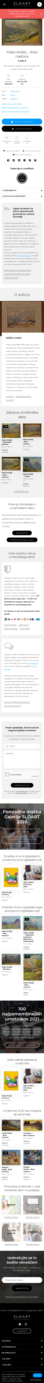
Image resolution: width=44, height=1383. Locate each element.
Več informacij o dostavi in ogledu (17, 274)
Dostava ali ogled (11, 628)
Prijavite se (22, 533)
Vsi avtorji (10, 400)
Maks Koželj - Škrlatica (11, 959)
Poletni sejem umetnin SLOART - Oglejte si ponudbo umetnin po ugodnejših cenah (22, 13)
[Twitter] (14, 160)
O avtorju (9, 396)
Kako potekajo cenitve (12, 706)
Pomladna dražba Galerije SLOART (22, 840)
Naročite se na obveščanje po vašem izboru (22, 1297)
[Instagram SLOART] (26, 1324)
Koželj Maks (15, 91)
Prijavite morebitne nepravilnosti (17, 702)
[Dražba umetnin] (32, 1232)
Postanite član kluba (22, 540)
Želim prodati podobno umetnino (16, 111)
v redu (37, 1375)
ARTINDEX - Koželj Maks (12, 104)
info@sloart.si (32, 663)
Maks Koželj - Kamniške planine (11, 430)
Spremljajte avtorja (23, 396)
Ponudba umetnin (11, 1217)
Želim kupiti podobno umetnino (15, 107)
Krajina (12, 95)
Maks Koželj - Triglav (32, 464)
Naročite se (22, 1288)
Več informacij (35, 1379)
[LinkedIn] (19, 160)
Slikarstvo (14, 99)
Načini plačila (24, 625)
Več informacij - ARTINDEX (22, 1045)
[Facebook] (8, 160)
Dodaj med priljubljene (12, 151)
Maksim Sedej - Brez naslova (11, 1157)
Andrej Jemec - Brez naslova (32, 1157)
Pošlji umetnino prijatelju (23, 154)
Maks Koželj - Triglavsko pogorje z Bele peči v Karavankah (32, 923)
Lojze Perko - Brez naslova (11, 1125)
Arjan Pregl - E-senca (11, 877)
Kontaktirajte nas (11, 278)
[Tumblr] (35, 160)
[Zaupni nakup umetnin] (11, 1232)
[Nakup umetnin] (11, 1205)
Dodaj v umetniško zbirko (33, 151)
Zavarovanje (25, 628)
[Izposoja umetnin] (32, 1205)
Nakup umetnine (10, 625)
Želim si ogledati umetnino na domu (17, 270)
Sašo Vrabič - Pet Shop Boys (32, 872)
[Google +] (24, 160)
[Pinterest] (30, 160)
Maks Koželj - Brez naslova (32, 430)
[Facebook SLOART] (20, 1324)
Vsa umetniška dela (21, 491)
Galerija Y (22, 1331)
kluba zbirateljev (23, 256)
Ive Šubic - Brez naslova (32, 1125)
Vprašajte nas (22, 785)
